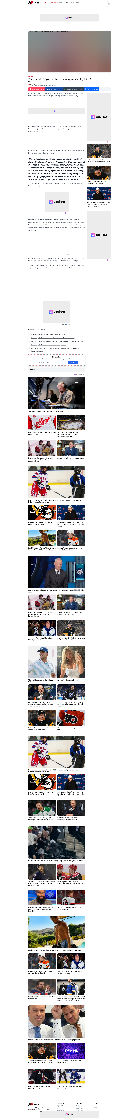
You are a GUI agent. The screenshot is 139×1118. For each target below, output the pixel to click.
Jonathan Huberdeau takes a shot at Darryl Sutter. (48, 334)
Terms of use (79, 1108)
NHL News (60, 1105)
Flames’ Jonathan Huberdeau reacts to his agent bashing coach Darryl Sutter (57, 341)
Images (59, 1108)
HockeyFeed (34, 84)
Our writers (79, 1107)
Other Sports (60, 1110)
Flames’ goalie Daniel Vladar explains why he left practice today (52, 338)
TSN (34, 369)
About (77, 1105)
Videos (59, 1107)
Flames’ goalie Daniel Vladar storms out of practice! (48, 345)
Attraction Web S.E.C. (36, 1112)
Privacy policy (79, 1110)
